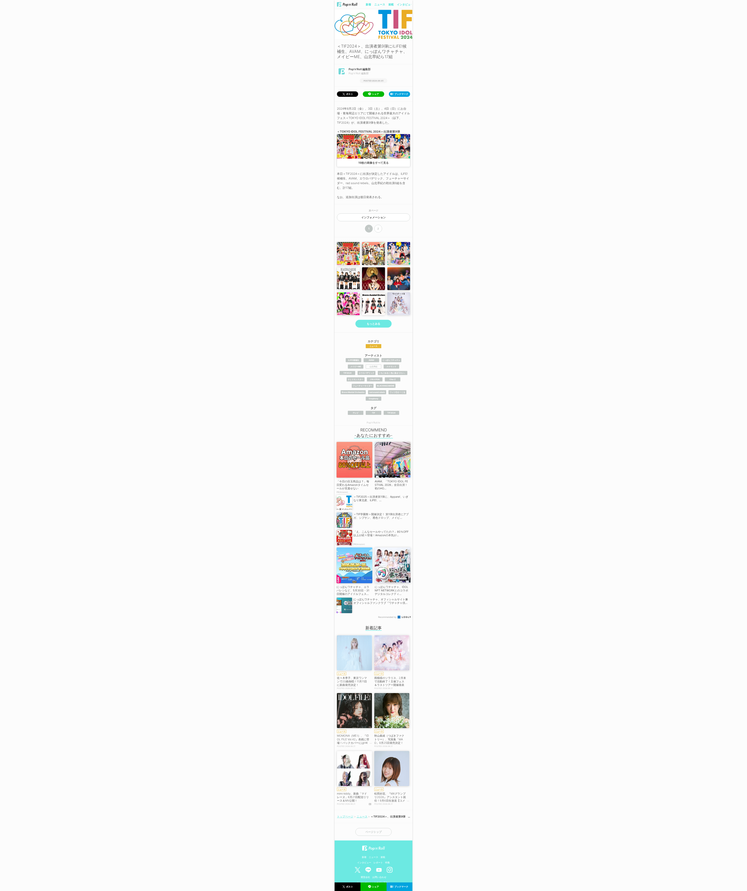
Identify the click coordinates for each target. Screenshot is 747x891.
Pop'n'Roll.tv (373, 422)
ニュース (379, 4)
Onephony (373, 398)
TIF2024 (347, 373)
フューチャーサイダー (362, 386)
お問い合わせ (379, 877)
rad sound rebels (377, 392)
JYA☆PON (375, 379)
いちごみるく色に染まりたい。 (392, 373)
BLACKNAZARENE (385, 386)
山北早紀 (373, 366)
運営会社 (365, 877)
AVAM (371, 360)
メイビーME (355, 366)
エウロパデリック (366, 373)
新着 (368, 4)
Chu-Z (392, 379)
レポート (378, 862)
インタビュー (405, 4)
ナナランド (391, 366)
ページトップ (373, 831)
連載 (391, 4)
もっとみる (373, 323)
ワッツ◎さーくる (397, 392)
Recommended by (387, 617)
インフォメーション (373, 217)
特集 (387, 862)
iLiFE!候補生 (353, 360)
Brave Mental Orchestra (353, 392)
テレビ (356, 413)
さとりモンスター (355, 379)
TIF (373, 413)
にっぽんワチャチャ (391, 360)
